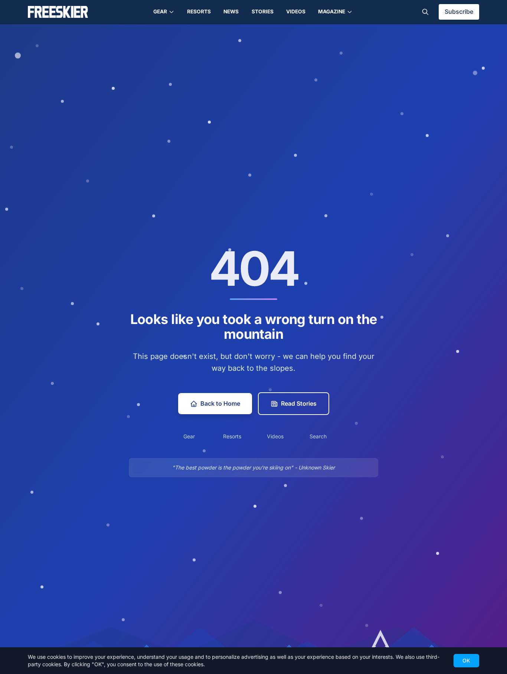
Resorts (199, 11)
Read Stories (299, 403)
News (231, 11)
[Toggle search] (425, 11)
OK (466, 660)
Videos (295, 11)
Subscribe (459, 11)
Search (318, 436)
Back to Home (220, 403)
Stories (263, 11)
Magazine (331, 11)
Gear (160, 11)
